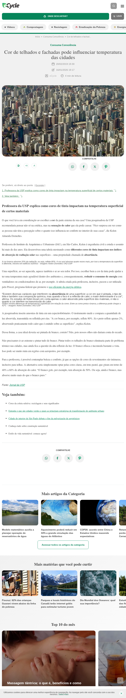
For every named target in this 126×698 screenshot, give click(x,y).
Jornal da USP (17, 385)
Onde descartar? (57, 16)
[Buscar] (114, 6)
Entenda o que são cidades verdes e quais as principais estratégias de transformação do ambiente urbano (56, 410)
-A (34, 166)
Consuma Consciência (53, 37)
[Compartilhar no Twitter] (95, 166)
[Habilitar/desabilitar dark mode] (18, 165)
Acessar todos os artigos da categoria (63, 544)
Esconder (40, 185)
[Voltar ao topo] (120, 680)
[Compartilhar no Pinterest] (106, 166)
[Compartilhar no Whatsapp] (72, 166)
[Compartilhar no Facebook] (83, 166)
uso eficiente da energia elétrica (65, 287)
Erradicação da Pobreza (92, 27)
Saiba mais (63, 694)
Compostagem (35, 27)
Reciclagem (60, 27)
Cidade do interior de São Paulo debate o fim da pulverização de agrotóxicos (44, 418)
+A (26, 166)
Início (37, 37)
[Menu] (122, 6)
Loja (119, 16)
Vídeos (11, 27)
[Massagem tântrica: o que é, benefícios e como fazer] (48, 664)
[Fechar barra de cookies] (121, 693)
